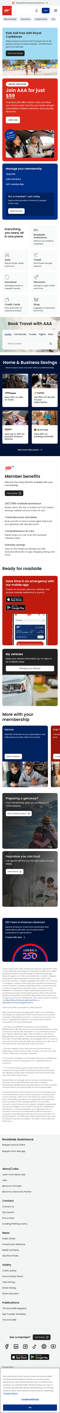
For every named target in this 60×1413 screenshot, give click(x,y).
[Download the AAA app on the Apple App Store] (30, 599)
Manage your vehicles (30, 668)
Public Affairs (8, 1238)
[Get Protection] (45, 390)
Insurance (25, 19)
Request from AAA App (13, 1151)
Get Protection (13, 756)
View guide (12, 493)
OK (30, 1407)
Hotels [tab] (8, 334)
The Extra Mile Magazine (14, 1308)
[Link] (7, 1346)
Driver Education (10, 1293)
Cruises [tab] (33, 334)
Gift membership (15, 184)
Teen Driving (8, 1282)
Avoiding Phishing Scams (14, 1223)
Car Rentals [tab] (20, 334)
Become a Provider (12, 1186)
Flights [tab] (42, 334)
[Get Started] (15, 390)
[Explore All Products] (15, 427)
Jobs (4, 1180)
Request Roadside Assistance (30, 2)
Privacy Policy (7, 1367)
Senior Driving (9, 1287)
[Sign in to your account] (36, 10)
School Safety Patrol (12, 1276)
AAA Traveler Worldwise (14, 1314)
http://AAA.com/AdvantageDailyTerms (17, 1002)
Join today (40, 1337)
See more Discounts (28, 450)
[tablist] (31, 334)
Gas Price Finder (10, 1255)
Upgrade (10, 174)
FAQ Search (8, 1212)
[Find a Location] (45, 427)
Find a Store (8, 1218)
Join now (13, 119)
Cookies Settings (30, 1399)
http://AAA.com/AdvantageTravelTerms (22, 1000)
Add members (13, 179)
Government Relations (13, 1244)
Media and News (10, 1250)
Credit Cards (41, 19)
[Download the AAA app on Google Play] (30, 607)
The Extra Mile (9, 1319)
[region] (30, 1390)
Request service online (13, 1144)
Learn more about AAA (13, 1174)
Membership (10, 19)
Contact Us (8, 1206)
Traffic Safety (9, 1270)
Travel (55, 19)
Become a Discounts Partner (16, 1191)
